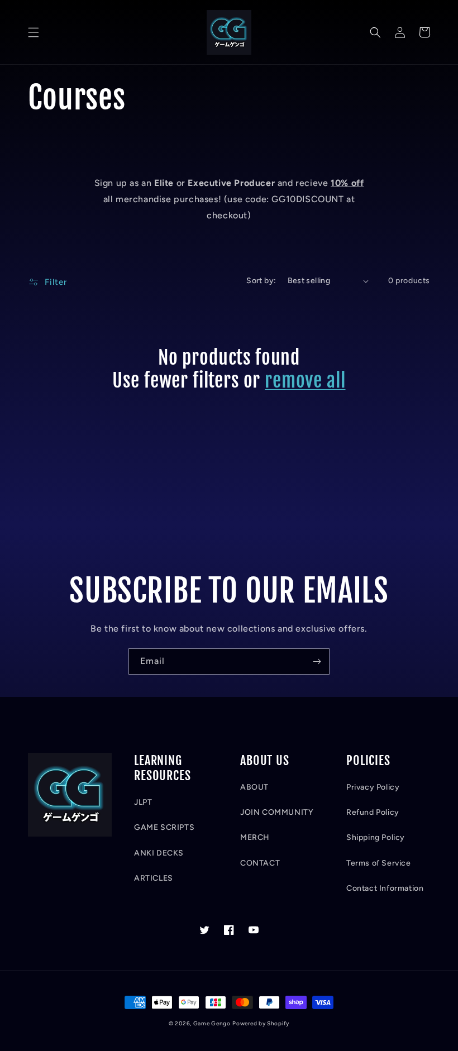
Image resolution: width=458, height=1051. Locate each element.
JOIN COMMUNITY (276, 812)
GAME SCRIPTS (164, 827)
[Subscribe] (316, 661)
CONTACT (260, 863)
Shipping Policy (375, 837)
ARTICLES (153, 878)
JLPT (143, 802)
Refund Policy (372, 812)
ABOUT (254, 787)
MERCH (255, 837)
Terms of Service (378, 863)
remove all (305, 380)
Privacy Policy (372, 787)
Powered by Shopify (260, 1023)
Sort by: (261, 280)
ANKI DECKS (159, 853)
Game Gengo (212, 1023)
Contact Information (384, 888)
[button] (33, 32)
